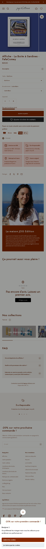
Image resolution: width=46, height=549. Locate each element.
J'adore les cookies (9, 540)
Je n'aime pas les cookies (11, 545)
